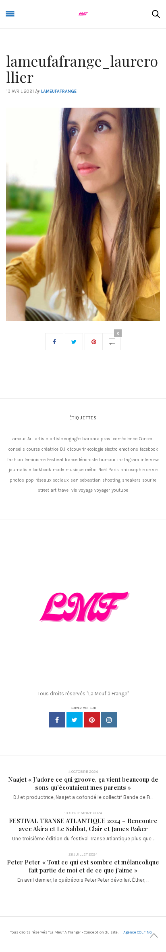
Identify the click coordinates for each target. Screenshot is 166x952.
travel (64, 490)
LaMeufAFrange (59, 91)
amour (19, 438)
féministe (88, 459)
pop (30, 480)
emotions (128, 449)
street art (47, 490)
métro (91, 469)
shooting (111, 480)
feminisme (35, 459)
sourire (149, 480)
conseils (16, 449)
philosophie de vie (139, 469)
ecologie (95, 449)
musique (74, 469)
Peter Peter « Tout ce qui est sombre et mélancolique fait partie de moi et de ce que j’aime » (83, 866)
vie (74, 490)
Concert (146, 438)
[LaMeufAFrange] (83, 14)
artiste (41, 438)
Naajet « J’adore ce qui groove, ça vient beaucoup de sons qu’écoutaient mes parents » (83, 783)
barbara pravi (97, 438)
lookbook (42, 469)
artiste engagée (65, 438)
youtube (120, 490)
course (33, 449)
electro (111, 449)
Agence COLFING (137, 932)
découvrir (76, 449)
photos (17, 480)
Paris (113, 469)
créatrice (50, 449)
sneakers (131, 480)
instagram (128, 459)
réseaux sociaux (52, 480)
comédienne (125, 438)
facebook (149, 449)
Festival (55, 459)
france (71, 459)
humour (107, 459)
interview (150, 459)
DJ (62, 449)
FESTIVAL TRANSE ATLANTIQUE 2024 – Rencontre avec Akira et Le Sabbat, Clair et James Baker (83, 825)
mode (58, 469)
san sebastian (86, 480)
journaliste (20, 469)
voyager (102, 490)
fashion (15, 459)
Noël (102, 469)
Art (30, 438)
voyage (86, 490)
